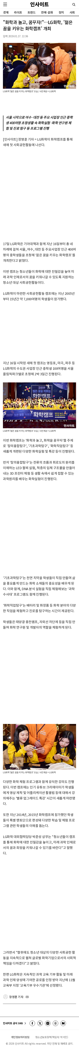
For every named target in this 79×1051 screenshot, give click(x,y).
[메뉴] (5, 4)
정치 (61, 12)
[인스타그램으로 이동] (48, 1023)
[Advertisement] (39, 194)
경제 (5, 12)
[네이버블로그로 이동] (63, 1023)
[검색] (74, 4)
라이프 (18, 12)
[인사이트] (39, 4)
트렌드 (32, 12)
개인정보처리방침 (20, 1037)
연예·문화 (47, 12)
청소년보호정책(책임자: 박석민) (51, 1037)
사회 (72, 12)
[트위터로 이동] (40, 1023)
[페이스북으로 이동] (32, 1023)
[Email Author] (27, 997)
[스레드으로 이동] (55, 1023)
